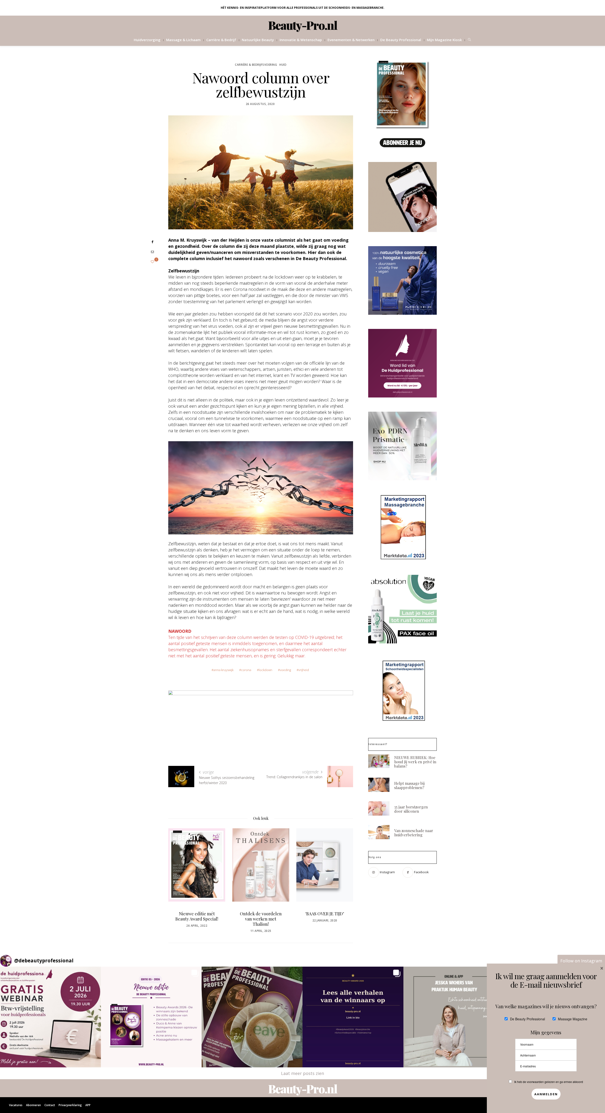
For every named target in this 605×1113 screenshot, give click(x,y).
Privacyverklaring (70, 1105)
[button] (50, 1017)
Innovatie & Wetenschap (301, 39)
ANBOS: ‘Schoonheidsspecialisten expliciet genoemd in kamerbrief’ (324, 921)
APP (88, 1105)
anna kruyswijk (223, 670)
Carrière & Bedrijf (221, 39)
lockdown (265, 670)
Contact (49, 1105)
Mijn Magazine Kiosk (444, 39)
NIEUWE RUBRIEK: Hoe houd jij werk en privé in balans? (415, 761)
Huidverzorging (147, 39)
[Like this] (152, 261)
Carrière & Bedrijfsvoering (256, 65)
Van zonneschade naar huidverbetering (413, 832)
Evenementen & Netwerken (351, 39)
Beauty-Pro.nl (302, 25)
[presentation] (179, 875)
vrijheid (303, 670)
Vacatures (15, 1105)
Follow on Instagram (581, 961)
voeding (285, 670)
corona (246, 670)
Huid (282, 65)
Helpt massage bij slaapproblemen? (409, 785)
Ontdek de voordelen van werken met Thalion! (197, 919)
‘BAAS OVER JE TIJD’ (260, 914)
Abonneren (33, 1105)
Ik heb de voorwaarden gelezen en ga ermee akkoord (548, 1082)
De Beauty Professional (400, 39)
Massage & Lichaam (183, 39)
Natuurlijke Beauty (258, 39)
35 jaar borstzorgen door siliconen (411, 809)
